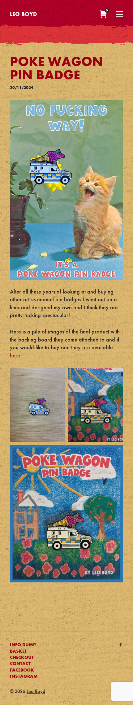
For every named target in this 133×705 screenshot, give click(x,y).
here (15, 356)
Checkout (22, 657)
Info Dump (23, 645)
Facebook (22, 670)
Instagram (24, 676)
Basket (18, 651)
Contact (20, 664)
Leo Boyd (23, 14)
